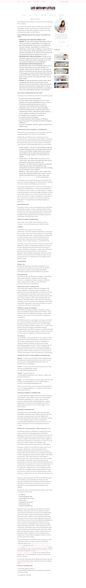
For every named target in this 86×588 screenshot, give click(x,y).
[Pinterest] (64, 0)
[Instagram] (65, 0)
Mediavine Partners (27, 563)
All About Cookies (22, 475)
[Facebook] (61, 0)
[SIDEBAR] (57, 50)
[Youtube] (66, 0)
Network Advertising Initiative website (36, 547)
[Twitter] (62, 0)
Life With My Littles (43, 8)
